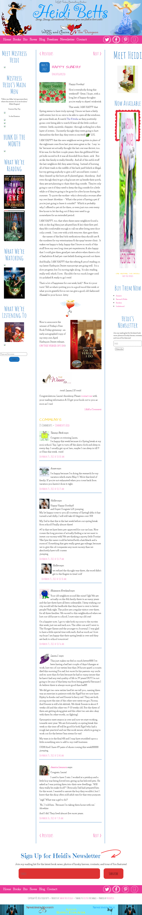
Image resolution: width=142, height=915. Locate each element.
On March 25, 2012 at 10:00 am (51, 456)
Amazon (119, 295)
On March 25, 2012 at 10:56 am (51, 644)
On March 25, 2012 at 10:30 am (53, 579)
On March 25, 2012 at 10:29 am (51, 559)
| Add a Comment (93, 409)
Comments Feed (62, 425)
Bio (25, 889)
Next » (97, 53)
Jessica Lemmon (58, 767)
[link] (121, 39)
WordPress (110, 898)
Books (17, 889)
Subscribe (119, 349)
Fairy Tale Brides (127, 276)
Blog (42, 889)
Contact (52, 889)
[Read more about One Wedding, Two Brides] (128, 270)
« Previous (46, 53)
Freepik (85, 898)
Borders (119, 302)
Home (7, 889)
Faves (33, 889)
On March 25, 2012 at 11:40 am (51, 755)
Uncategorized (58, 74)
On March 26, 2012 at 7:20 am (51, 818)
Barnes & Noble (121, 299)
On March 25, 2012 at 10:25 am (51, 489)
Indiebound (120, 306)
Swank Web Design (66, 898)
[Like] (39, 80)
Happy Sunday (66, 67)
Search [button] (14, 359)
